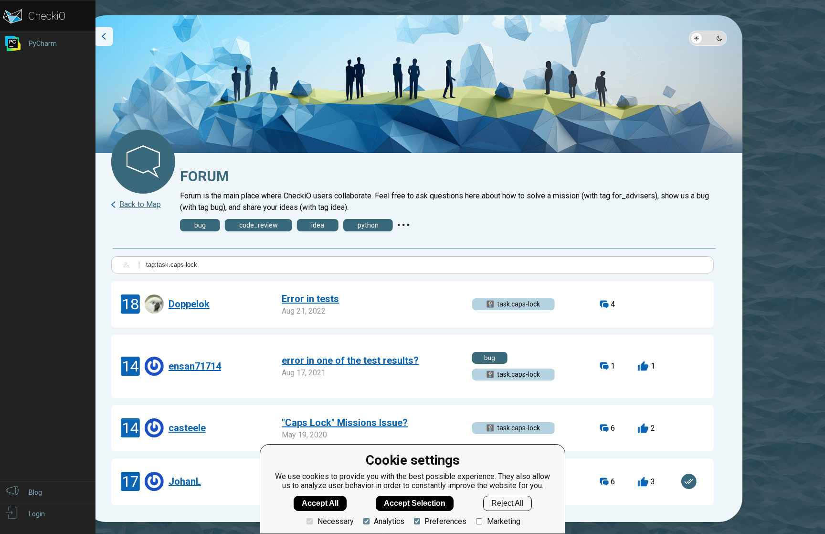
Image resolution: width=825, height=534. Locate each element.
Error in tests (310, 299)
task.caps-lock (518, 304)
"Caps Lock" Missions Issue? (345, 422)
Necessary (335, 521)
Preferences (445, 521)
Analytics (389, 521)
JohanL (185, 481)
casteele (187, 428)
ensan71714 (195, 366)
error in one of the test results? (350, 360)
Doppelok (189, 304)
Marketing (503, 521)
